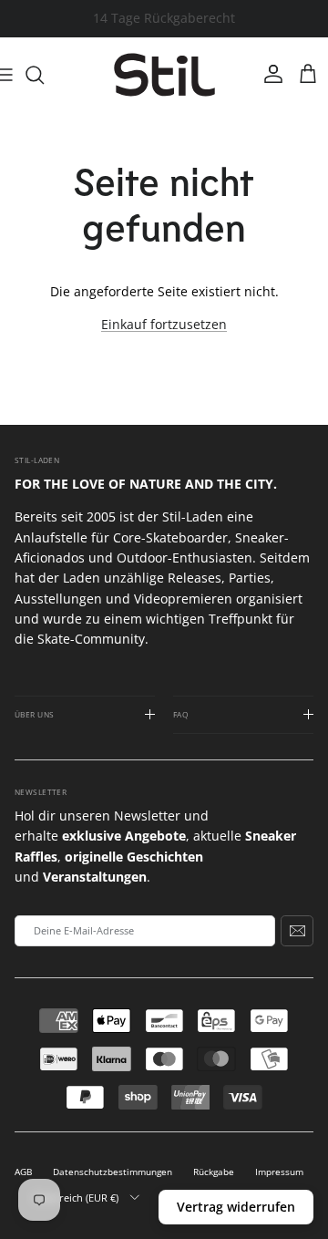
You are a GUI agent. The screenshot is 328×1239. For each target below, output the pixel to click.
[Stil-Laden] (164, 75)
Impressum (279, 1172)
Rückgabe (213, 1172)
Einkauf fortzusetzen (164, 324)
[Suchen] (44, 75)
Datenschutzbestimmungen (112, 1172)
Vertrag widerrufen (236, 1206)
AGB (23, 1172)
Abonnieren (297, 930)
